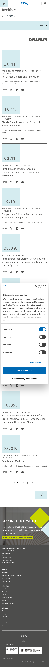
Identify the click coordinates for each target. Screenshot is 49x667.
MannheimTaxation (8, 603)
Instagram (5, 614)
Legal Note (5, 572)
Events (9, 16)
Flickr (3, 625)
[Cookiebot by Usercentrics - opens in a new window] (35, 286)
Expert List (5, 589)
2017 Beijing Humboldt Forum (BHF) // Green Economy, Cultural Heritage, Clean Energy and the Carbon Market (23, 419)
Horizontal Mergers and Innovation (20, 77)
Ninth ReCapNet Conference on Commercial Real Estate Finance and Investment (21, 172)
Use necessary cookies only (24, 379)
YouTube (4, 622)
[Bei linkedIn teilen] (17, 90)
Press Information (7, 560)
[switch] (42, 337)
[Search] (45, 3)
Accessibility (6, 578)
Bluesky (4, 617)
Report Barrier (6, 581)
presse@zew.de (7, 557)
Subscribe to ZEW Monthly (18, 538)
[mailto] (22, 90)
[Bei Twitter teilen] (11, 90)
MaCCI (4, 600)
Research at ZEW (7, 597)
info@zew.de (6, 553)
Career (4, 595)
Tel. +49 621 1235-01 (8, 551)
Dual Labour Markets (13, 461)
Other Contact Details (9, 562)
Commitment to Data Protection (12, 575)
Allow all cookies (24, 370)
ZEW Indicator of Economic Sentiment (14, 592)
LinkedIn (4, 611)
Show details (35, 362)
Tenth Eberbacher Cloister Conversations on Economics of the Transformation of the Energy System (24, 262)
